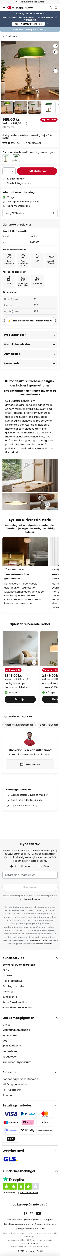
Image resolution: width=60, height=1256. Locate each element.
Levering (7, 991)
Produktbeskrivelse (17, 344)
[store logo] (22, 7)
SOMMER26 (28, 24)
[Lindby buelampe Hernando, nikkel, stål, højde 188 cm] (20, 668)
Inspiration (8, 1062)
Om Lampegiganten (18, 1018)
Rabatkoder (9, 1056)
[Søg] (50, 7)
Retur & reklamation (14, 1002)
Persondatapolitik (15, 1219)
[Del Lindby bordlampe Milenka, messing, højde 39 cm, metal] (55, 51)
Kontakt (7, 975)
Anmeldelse (12, 354)
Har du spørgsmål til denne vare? (32, 320)
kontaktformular (39, 940)
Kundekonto (9, 997)
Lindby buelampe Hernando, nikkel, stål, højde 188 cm (18, 685)
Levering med (13, 1150)
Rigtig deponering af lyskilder (30, 1228)
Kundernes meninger (19, 1171)
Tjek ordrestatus (12, 981)
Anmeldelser (10, 1051)
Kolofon (7, 1095)
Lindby (33, 236)
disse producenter (31, 899)
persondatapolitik (44, 943)
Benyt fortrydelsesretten (18, 965)
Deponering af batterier (45, 1224)
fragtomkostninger (30, 1243)
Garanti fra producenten (17, 1007)
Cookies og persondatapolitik (20, 1079)
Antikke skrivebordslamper (19, 724)
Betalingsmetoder (13, 986)
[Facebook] (21, 1213)
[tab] (30, 983)
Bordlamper (12, 36)
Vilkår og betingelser (14, 1084)
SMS (4, 1041)
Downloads (11, 363)
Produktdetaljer (15, 335)
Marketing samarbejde (16, 1030)
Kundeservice (13, 958)
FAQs (5, 970)
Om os (6, 1024)
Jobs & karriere (11, 1046)
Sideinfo (9, 1072)
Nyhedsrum (24, 1062)
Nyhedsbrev (9, 1035)
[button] (7, 107)
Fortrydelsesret (11, 1090)
